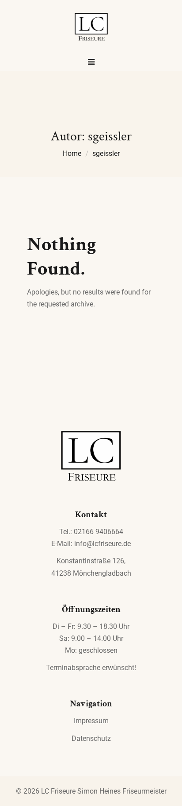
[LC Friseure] (91, 27)
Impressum (91, 721)
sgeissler (106, 153)
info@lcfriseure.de (102, 543)
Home (72, 153)
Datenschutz (91, 738)
